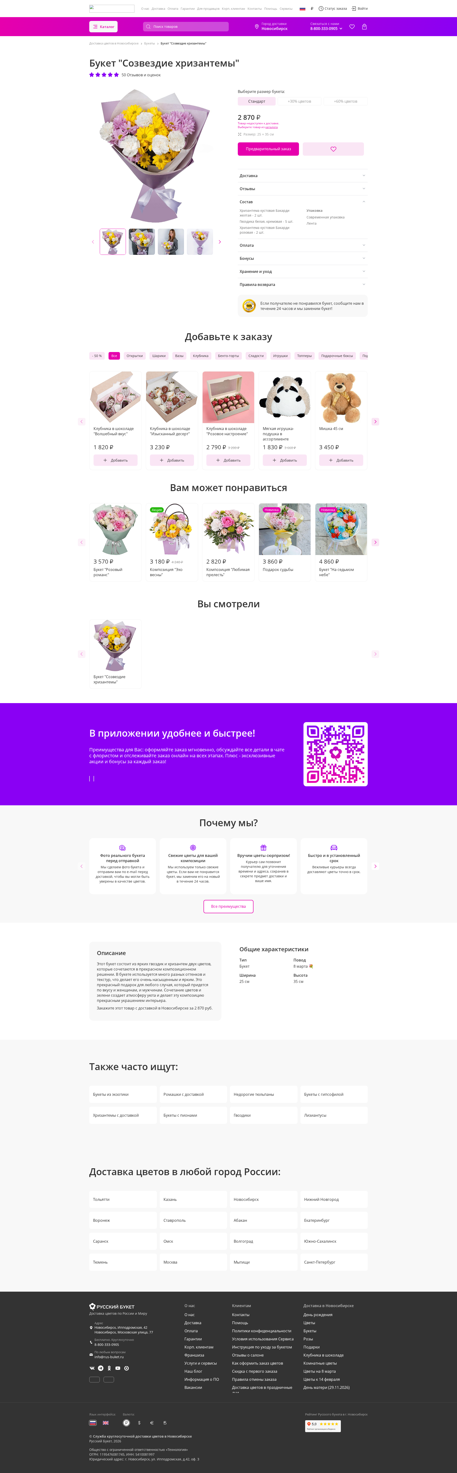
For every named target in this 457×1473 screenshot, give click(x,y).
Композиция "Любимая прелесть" (228, 567)
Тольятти (101, 1199)
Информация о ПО (201, 1379)
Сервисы (286, 8)
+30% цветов (299, 101)
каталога (271, 127)
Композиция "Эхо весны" (166, 542)
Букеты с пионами (180, 1115)
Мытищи (242, 1262)
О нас (145, 8)
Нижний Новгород (321, 1199)
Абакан (240, 1220)
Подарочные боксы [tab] (337, 355)
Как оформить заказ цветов (257, 1363)
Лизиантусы (315, 1115)
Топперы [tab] (304, 355)
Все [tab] (114, 355)
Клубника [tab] (201, 355)
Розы (308, 1339)
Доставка (158, 8)
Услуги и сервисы (200, 1363)
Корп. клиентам (233, 8)
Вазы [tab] (179, 355)
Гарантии (188, 8)
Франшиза (194, 1355)
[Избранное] (352, 26)
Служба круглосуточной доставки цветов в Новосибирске (142, 1436)
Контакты (255, 8)
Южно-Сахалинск (320, 1241)
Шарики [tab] (159, 355)
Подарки (311, 1347)
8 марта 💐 (303, 966)
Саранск (100, 1241)
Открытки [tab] (135, 355)
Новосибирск (246, 1199)
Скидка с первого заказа (254, 1371)
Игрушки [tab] (280, 355)
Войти (363, 8)
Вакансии (193, 1387)
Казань (170, 1199)
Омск (168, 1241)
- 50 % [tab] (97, 355)
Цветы (309, 1322)
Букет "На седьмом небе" (336, 542)
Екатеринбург (317, 1220)
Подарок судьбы (278, 539)
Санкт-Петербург (319, 1262)
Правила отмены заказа (254, 1379)
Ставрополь (175, 1220)
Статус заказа (336, 8)
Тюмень (100, 1262)
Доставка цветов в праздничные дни (262, 1390)
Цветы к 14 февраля (321, 1379)
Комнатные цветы (320, 1363)
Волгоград (243, 1241)
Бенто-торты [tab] (228, 355)
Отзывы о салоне (248, 1355)
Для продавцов (208, 8)
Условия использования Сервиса (263, 1339)
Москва (170, 1262)
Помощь (270, 8)
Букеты (309, 1330)
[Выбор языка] (302, 8)
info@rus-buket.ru (109, 1357)
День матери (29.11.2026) (326, 1387)
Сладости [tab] (256, 355)
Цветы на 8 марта (319, 1371)
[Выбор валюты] (312, 8)
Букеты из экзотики (111, 1094)
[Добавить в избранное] (333, 149)
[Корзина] (364, 26)
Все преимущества (228, 906)
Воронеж (101, 1220)
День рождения (318, 1314)
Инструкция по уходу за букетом (262, 1347)
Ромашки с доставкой (184, 1094)
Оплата (173, 8)
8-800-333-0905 (106, 1344)
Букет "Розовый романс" (108, 567)
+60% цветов (345, 101)
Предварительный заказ (268, 148)
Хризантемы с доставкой (116, 1115)
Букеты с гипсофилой (323, 1094)
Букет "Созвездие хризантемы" (109, 679)
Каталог (107, 26)
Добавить (119, 460)
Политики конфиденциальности (261, 1330)
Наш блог (193, 1371)
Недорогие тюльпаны (254, 1094)
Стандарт (256, 101)
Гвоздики (242, 1115)
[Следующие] (220, 242)
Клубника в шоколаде (323, 1355)
